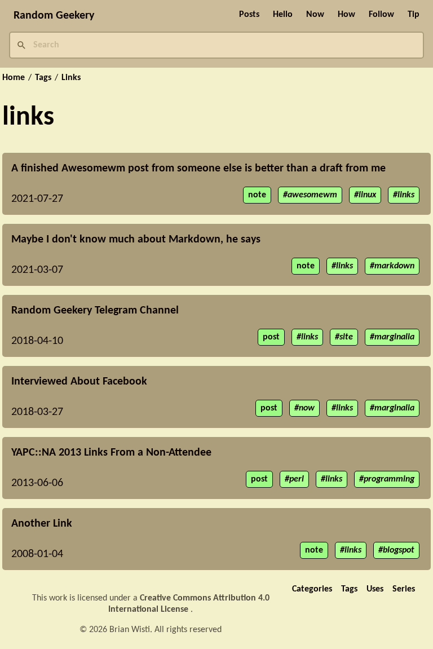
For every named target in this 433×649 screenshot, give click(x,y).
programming (389, 479)
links (405, 195)
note (257, 195)
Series (403, 589)
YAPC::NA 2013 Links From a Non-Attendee (111, 452)
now (307, 408)
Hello (283, 14)
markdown (394, 266)
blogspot (398, 550)
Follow (381, 14)
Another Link (41, 523)
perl (296, 479)
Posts (249, 14)
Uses (374, 589)
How (346, 14)
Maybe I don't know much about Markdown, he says (135, 239)
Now (315, 14)
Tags (43, 77)
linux (367, 195)
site (346, 337)
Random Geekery (54, 15)
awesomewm (312, 195)
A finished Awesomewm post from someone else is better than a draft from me (198, 168)
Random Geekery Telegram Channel (95, 310)
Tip (413, 14)
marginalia (394, 337)
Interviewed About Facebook (79, 381)
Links (71, 77)
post (271, 337)
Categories (312, 589)
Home (13, 77)
